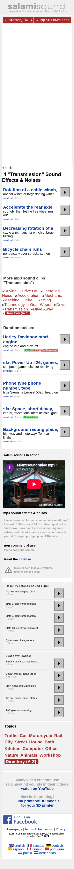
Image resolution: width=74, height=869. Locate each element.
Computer (33, 748)
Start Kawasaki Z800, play (21, 686)
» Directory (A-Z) (18, 20)
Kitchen (13, 748)
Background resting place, (30, 429)
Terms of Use (33, 829)
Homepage (14, 829)
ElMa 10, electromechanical (22, 628)
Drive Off (29, 291)
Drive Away (43, 309)
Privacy (60, 829)
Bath (49, 741)
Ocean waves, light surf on (21, 673)
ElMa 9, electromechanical (21, 616)
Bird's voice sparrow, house (22, 661)
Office (51, 748)
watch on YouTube (37, 789)
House (36, 741)
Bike (28, 300)
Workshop (50, 755)
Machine (12, 300)
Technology (14, 304)
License (25, 559)
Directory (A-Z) (17, 313)
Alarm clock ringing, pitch (20, 591)
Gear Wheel (40, 304)
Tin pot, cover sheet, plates (21, 698)
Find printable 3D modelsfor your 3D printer (37, 803)
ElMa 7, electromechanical (21, 603)
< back (7, 168)
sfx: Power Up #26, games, (30, 362)
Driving (10, 291)
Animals (28, 755)
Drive (61, 304)
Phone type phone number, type (22, 385)
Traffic (11, 735)
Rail (58, 735)
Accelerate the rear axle (27, 207)
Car (23, 735)
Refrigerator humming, (19, 710)
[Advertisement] (37, 63)
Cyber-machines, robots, (20, 640)
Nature (11, 755)
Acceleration (28, 295)
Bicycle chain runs (22, 249)
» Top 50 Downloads (53, 20)
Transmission (16, 309)
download (8, 198)
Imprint (48, 829)
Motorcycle (40, 735)
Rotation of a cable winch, (30, 189)
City (9, 741)
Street (21, 741)
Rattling (44, 300)
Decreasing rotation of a (28, 228)
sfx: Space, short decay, (28, 408)
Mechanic (53, 295)
